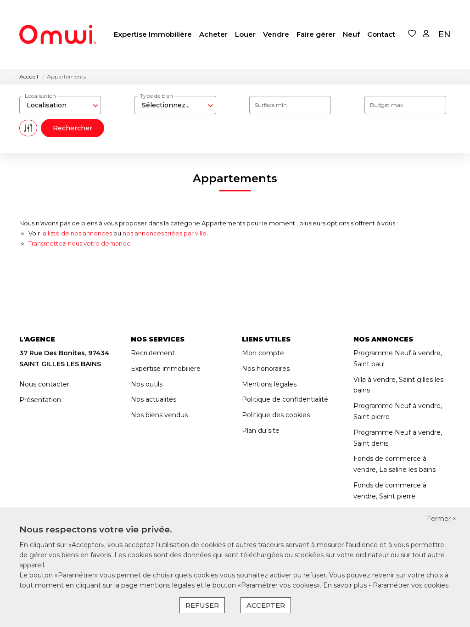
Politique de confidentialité (285, 399)
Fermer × (441, 519)
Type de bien (156, 95)
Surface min (271, 104)
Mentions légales (269, 384)
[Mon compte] (426, 34)
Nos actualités (153, 399)
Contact (381, 34)
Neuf (351, 34)
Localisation (40, 95)
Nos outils (146, 384)
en (444, 34)
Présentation (40, 400)
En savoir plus (346, 585)
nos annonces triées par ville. (165, 233)
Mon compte (263, 353)
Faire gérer (316, 34)
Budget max (386, 104)
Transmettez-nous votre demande (79, 243)
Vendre (276, 34)
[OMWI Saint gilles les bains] (57, 34)
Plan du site (261, 430)
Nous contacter (44, 384)
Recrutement (153, 353)
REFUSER (202, 605)
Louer (245, 34)
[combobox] (60, 105)
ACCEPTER (265, 605)
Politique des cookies (276, 415)
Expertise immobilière (166, 368)
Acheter (213, 34)
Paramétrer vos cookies (410, 585)
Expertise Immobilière (153, 34)
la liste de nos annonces (76, 233)
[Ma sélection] (412, 34)
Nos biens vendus (159, 415)
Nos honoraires (266, 368)
